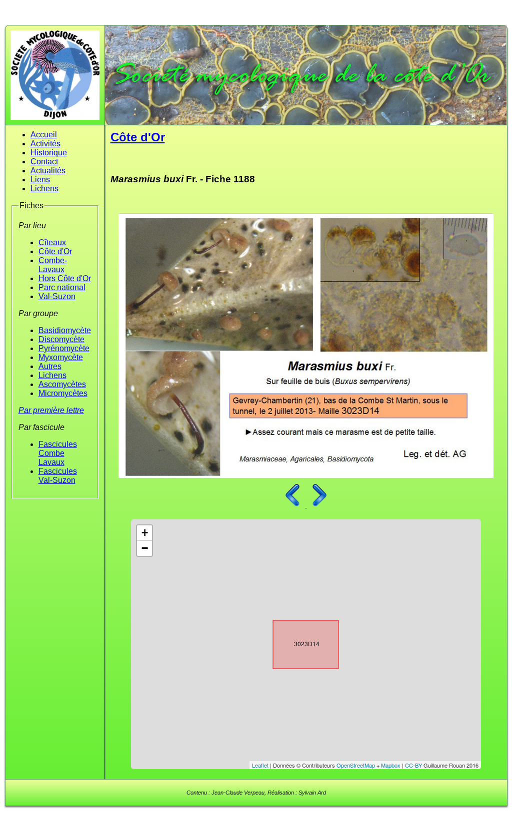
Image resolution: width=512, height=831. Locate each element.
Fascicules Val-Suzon (57, 475)
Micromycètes (63, 393)
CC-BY (413, 765)
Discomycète (61, 339)
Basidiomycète (64, 330)
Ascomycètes (62, 384)
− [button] (145, 548)
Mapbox (390, 765)
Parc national (62, 287)
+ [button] (145, 532)
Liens (40, 179)
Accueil (43, 134)
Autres (50, 366)
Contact (44, 161)
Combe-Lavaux (52, 265)
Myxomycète (60, 357)
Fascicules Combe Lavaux (57, 453)
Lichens (44, 188)
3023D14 (297, 642)
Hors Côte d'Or (64, 278)
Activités (45, 143)
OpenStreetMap (355, 765)
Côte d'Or (55, 251)
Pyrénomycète (64, 348)
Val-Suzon (57, 296)
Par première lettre (51, 410)
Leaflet (260, 765)
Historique (48, 152)
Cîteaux (52, 242)
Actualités (48, 170)
